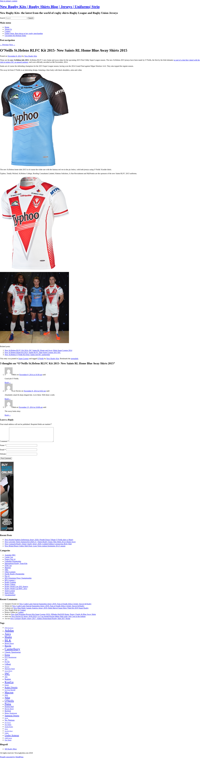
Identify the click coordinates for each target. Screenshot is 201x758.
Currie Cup (9, 557)
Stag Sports (8, 722)
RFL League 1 (10, 580)
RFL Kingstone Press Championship (18, 578)
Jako (6, 677)
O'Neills (41, 359)
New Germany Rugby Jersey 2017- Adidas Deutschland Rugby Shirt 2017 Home (40, 619)
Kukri (7, 685)
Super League (23, 359)
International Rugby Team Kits (16, 563)
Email (3, 450)
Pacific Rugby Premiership (14, 574)
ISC (7, 674)
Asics (8, 633)
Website (3, 454)
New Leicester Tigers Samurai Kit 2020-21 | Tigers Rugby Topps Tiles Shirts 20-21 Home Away (40, 542)
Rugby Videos (10, 584)
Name (3, 445)
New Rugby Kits (30, 56)
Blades (8, 637)
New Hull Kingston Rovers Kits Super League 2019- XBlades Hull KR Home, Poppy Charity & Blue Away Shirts (53, 614)
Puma (8, 703)
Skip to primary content (8, 1)
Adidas (9, 630)
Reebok (8, 711)
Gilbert (8, 664)
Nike (7, 697)
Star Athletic (8, 725)
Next (12, 45)
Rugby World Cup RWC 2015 (16, 589)
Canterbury (12, 649)
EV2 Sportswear (10, 657)
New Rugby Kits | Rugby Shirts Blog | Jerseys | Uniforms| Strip (50, 7)
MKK (6, 695)
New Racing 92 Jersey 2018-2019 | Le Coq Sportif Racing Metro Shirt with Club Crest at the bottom (48, 616)
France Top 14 (10, 559)
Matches (8, 568)
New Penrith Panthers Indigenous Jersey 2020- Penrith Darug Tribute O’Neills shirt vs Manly (39, 540)
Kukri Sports (11, 687)
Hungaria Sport (10, 669)
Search (2, 18)
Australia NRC (10, 555)
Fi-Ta (7, 661)
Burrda (8, 645)
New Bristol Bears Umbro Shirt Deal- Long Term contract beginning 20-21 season (35, 546)
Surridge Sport (9, 731)
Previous (4, 45)
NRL (6, 570)
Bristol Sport (9, 643)
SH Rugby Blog (11, 749)
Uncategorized (10, 595)
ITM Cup (8, 566)
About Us (8, 29)
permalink (74, 359)
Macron (9, 692)
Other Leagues (10, 572)
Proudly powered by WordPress (11, 757)
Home (7, 27)
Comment (4, 441)
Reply (7, 383)
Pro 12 (7, 576)
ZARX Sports (8, 738)
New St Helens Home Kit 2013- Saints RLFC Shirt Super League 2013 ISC (33, 352)
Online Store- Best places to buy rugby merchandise (24, 33)
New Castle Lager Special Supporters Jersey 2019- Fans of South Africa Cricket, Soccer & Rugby (55, 604)
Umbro (7, 733)
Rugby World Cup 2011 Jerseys (16, 586)
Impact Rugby (8, 671)
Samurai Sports (12, 715)
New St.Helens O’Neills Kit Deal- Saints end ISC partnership (27, 355)
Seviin (6, 718)
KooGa (9, 682)
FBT (6, 659)
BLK (8, 640)
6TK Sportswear (9, 627)
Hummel (7, 666)
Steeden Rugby (9, 727)
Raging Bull (9, 707)
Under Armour (12, 735)
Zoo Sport (8, 740)
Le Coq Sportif (10, 690)
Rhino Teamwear (11, 713)
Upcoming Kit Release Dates (15, 36)
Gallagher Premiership (13, 561)
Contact (7, 31)
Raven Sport (9, 709)
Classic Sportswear (13, 652)
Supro (6, 729)
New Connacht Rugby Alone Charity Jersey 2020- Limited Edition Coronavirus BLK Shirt (38, 544)
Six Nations (10, 720)
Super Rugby (9, 593)
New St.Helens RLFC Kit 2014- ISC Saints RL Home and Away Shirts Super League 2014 (38, 350)
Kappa (8, 679)
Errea (7, 654)
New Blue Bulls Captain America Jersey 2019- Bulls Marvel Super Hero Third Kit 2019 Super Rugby (51, 608)
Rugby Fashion (10, 582)
